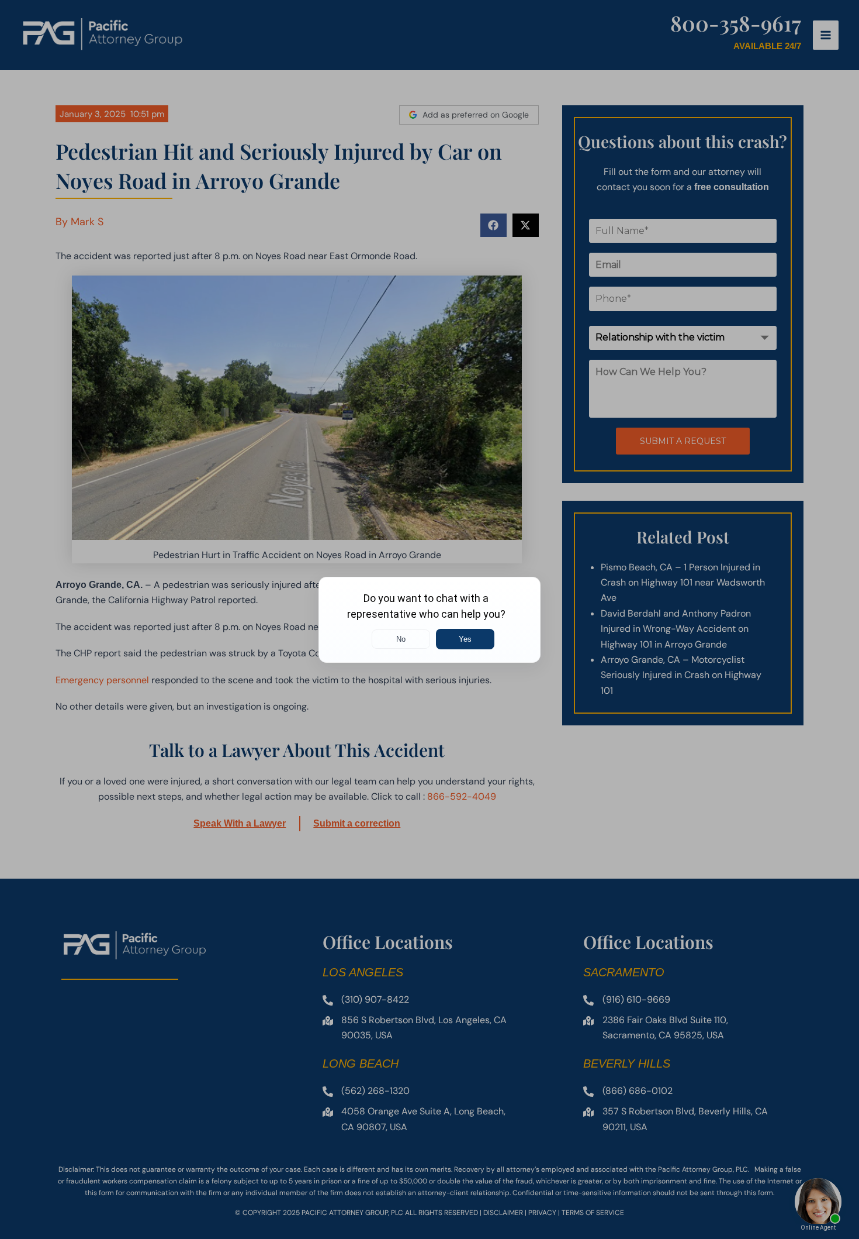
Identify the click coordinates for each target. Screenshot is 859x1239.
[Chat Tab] (429, 619)
